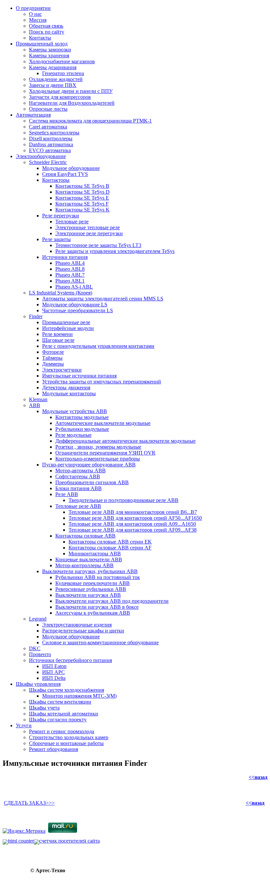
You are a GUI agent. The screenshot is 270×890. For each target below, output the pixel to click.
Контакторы (55, 180)
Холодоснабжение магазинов (62, 61)
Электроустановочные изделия (77, 624)
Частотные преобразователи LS (77, 310)
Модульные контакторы (69, 393)
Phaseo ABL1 (70, 281)
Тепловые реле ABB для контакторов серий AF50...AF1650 (135, 518)
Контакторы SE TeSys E (82, 198)
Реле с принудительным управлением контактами (98, 346)
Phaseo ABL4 (70, 263)
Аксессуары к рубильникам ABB (92, 613)
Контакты (40, 38)
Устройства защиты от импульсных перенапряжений (101, 381)
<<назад (258, 777)
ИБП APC (53, 672)
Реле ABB (66, 494)
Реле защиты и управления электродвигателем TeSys (115, 251)
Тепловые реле (72, 221)
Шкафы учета (44, 707)
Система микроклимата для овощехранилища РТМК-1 (90, 121)
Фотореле (53, 352)
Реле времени (57, 334)
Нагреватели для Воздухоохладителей (72, 103)
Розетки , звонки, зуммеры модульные (98, 447)
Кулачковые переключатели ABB (92, 583)
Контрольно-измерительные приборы (97, 458)
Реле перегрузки (60, 215)
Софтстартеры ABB (77, 476)
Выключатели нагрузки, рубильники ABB (90, 571)
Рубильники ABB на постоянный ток (97, 577)
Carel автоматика (48, 126)
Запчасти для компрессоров (60, 97)
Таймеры (52, 358)
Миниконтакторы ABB (94, 553)
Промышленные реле (66, 322)
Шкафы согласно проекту (58, 719)
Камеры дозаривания (52, 67)
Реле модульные (73, 435)
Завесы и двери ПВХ (52, 85)
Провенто (40, 654)
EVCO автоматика (50, 150)
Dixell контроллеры (50, 138)
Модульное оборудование (71, 168)
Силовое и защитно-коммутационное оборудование (100, 642)
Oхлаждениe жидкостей (56, 79)
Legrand (37, 619)
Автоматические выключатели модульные (102, 423)
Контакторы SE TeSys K (82, 209)
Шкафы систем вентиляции (60, 702)
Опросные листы (48, 109)
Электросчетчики (62, 370)
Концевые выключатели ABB (88, 559)
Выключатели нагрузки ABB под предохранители (112, 601)
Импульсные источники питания (79, 375)
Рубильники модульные (82, 429)
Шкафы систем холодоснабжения (66, 690)
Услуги (24, 725)
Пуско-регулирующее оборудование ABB (89, 464)
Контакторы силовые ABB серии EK (110, 541)
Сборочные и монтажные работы (66, 743)
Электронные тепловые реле (87, 227)
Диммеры (53, 364)
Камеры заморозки (50, 49)
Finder (35, 316)
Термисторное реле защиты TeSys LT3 (98, 245)
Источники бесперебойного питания (70, 660)
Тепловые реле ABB (78, 506)
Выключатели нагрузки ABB (88, 595)
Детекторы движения (66, 387)
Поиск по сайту (46, 32)
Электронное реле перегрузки (89, 233)
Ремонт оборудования (53, 749)
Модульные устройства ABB (74, 411)
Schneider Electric (48, 162)
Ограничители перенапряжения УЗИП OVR (105, 453)
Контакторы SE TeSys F (82, 204)
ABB (34, 405)
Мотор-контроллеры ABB (84, 565)
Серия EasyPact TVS (65, 174)
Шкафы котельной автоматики (63, 713)
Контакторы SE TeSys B (82, 186)
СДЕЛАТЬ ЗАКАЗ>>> (29, 803)
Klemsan (38, 399)
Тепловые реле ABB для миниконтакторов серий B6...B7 (132, 512)
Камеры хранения (49, 55)
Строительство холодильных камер (68, 737)
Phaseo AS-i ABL (74, 287)
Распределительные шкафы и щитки (83, 630)
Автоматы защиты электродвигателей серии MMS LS (102, 298)
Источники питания (65, 257)
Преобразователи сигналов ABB (92, 482)
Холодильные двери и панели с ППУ (71, 91)
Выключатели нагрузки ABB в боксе (97, 607)
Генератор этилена (63, 73)
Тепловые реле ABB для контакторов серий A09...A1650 (132, 524)
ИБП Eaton (54, 666)
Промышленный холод (42, 43)
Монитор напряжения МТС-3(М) (79, 696)
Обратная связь (46, 26)
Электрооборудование (41, 156)
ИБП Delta (54, 678)
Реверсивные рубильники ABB (90, 589)
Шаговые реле (58, 340)
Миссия (37, 20)
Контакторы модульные (82, 417)
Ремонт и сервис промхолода (61, 731)
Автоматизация (33, 115)
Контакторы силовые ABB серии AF (109, 547)
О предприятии (33, 8)
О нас (35, 14)
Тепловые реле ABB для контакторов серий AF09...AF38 (132, 530)
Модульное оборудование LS (74, 304)
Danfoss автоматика (51, 144)
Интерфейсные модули (68, 328)
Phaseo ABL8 (70, 269)
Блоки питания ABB (78, 488)
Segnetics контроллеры (54, 132)
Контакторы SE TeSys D (82, 192)
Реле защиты (56, 239)
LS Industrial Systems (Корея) (60, 292)
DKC (34, 648)
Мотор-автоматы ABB (80, 470)
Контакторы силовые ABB (85, 536)
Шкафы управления (38, 684)
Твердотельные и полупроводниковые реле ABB (123, 500)
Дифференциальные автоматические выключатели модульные (125, 441)
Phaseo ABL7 (70, 275)
